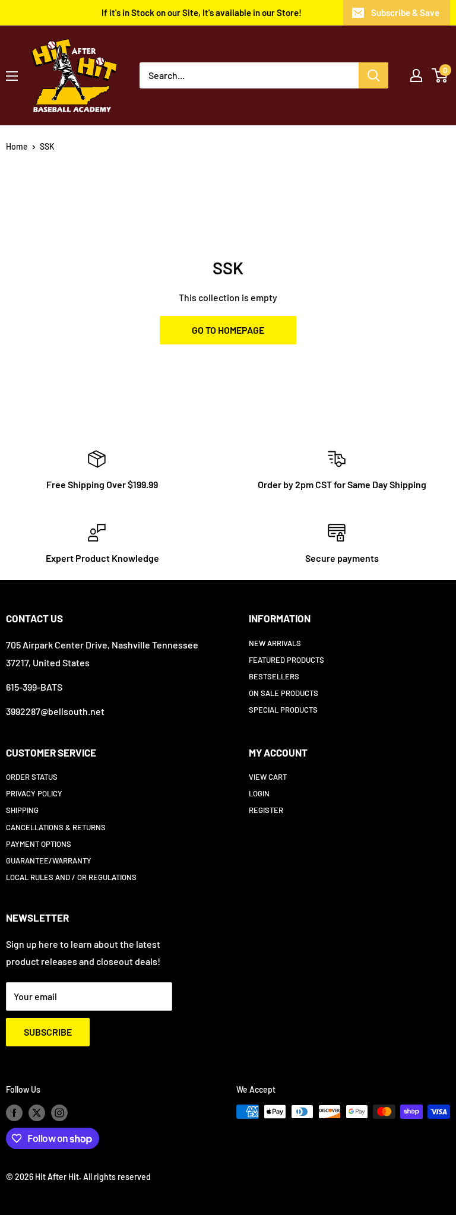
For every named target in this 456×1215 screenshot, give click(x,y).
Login (259, 793)
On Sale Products (283, 693)
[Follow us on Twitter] (36, 1113)
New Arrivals (275, 643)
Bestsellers (274, 676)
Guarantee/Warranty (48, 860)
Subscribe (48, 1031)
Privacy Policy (34, 793)
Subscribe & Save (405, 12)
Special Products (283, 709)
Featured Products (286, 660)
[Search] (373, 75)
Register (266, 810)
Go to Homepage (228, 330)
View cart (268, 776)
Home (17, 146)
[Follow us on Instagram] (59, 1113)
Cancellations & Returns (56, 827)
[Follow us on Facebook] (14, 1113)
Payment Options (38, 844)
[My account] (416, 75)
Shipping (22, 810)
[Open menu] (12, 76)
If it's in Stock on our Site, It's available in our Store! (202, 12)
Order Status (32, 776)
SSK (47, 146)
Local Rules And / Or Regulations (71, 877)
